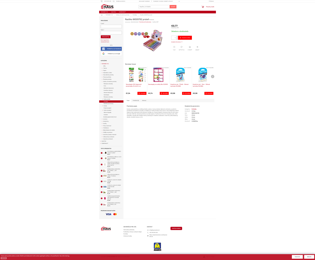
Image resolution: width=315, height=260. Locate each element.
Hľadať (173, 6)
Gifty (104, 66)
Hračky (105, 123)
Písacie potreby (107, 77)
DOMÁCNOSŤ (105, 143)
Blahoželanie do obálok (109, 130)
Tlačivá (105, 68)
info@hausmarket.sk (154, 230)
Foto (105, 86)
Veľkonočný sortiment (108, 137)
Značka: (155, 22)
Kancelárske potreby (108, 75)
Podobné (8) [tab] (136, 100)
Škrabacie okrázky (108, 84)
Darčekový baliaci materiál (109, 134)
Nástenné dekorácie (109, 88)
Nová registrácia (105, 40)
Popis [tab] (128, 100)
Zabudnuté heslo (105, 42)
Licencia (105, 119)
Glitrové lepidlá (107, 112)
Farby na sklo (107, 99)
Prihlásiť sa (105, 36)
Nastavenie (3, 258)
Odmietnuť (297, 257)
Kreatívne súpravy (108, 90)
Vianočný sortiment (108, 139)
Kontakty (125, 234)
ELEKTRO (104, 141)
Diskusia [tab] (144, 100)
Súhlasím (309, 257)
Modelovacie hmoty (108, 103)
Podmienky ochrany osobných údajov (163, 1)
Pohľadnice (106, 128)
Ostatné (106, 115)
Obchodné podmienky (144, 1)
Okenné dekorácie (108, 92)
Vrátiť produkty (176, 228)
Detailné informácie (176, 42)
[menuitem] (104, 12)
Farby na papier (107, 110)
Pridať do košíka (186, 37)
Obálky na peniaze (107, 132)
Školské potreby (107, 79)
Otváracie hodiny (127, 236)
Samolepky (106, 95)
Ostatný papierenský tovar (110, 117)
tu (68, 256)
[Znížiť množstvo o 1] (177, 39)
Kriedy (105, 106)
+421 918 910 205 (153, 232)
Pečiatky (106, 101)
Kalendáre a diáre (107, 73)
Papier (104, 70)
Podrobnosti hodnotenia (145, 22)
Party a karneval (107, 126)
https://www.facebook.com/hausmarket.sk (158, 235)
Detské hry (106, 121)
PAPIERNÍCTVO (105, 64)
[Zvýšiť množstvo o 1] (177, 37)
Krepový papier (107, 108)
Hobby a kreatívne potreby (110, 81)
